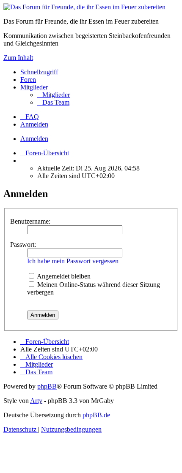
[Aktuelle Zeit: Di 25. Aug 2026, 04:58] (22, 160)
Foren (28, 79)
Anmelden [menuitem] (34, 124)
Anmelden (34, 138)
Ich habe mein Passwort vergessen (73, 261)
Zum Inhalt (18, 57)
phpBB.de (96, 415)
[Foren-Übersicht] (84, 7)
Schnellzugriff (39, 72)
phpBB (47, 386)
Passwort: (23, 244)
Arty (36, 400)
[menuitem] (53, 94)
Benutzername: (30, 221)
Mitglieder (34, 87)
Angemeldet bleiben (63, 276)
